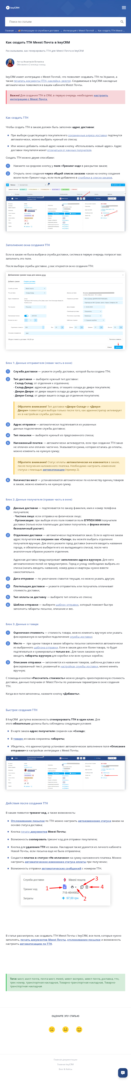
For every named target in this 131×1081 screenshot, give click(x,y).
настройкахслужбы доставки (79, 666)
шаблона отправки (46, 647)
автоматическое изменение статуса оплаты (55, 861)
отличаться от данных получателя (69, 150)
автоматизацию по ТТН (36, 943)
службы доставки (81, 636)
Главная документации (65, 1059)
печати (25, 831)
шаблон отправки (67, 604)
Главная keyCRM (65, 1064)
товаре (18, 738)
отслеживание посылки (83, 939)
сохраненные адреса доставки (87, 135)
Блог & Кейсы (65, 1069)
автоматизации (54, 469)
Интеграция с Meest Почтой (80, 30)
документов (39, 831)
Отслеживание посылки (28, 821)
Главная (11, 30)
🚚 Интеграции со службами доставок (40, 30)
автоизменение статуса (94, 821)
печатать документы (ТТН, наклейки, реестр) (42, 81)
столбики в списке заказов (95, 177)
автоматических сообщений (61, 868)
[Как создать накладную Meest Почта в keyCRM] (12, 9)
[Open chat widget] (123, 1073)
